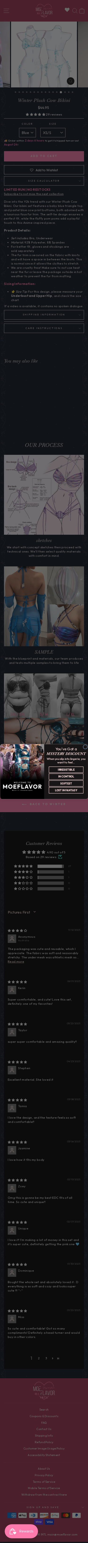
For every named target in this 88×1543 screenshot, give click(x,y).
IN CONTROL (66, 776)
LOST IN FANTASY (66, 790)
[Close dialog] (85, 747)
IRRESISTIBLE (66, 769)
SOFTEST (66, 783)
